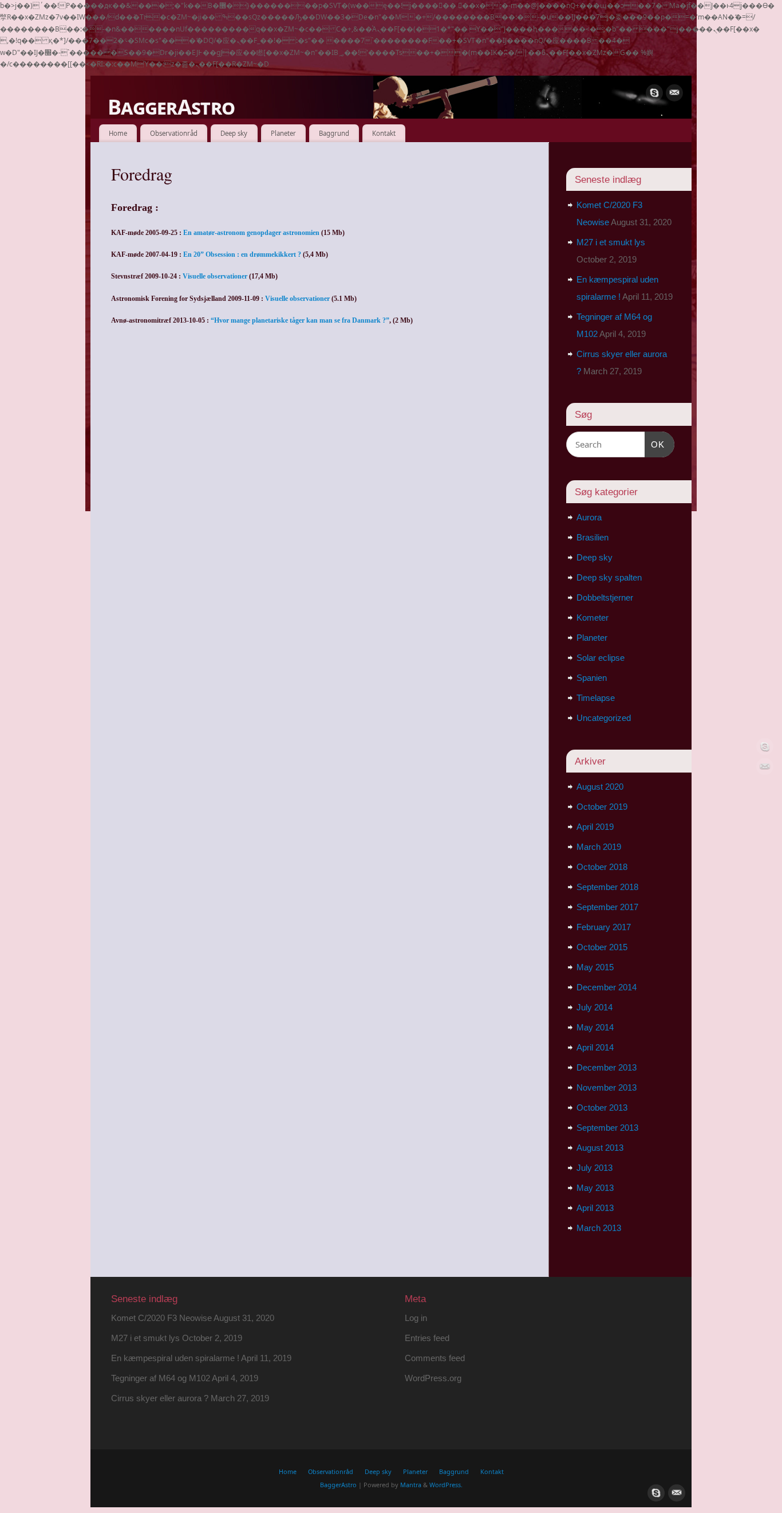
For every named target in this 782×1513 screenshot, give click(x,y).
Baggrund (334, 133)
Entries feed (427, 1338)
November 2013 (606, 1087)
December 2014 (606, 987)
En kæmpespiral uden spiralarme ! (175, 1358)
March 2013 (598, 1228)
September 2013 (607, 1127)
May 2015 (595, 967)
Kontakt (384, 133)
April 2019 (595, 827)
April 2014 (595, 1047)
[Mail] (674, 92)
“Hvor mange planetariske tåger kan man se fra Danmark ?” (300, 320)
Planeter (283, 133)
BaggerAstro (171, 107)
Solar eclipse (600, 658)
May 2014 (595, 1027)
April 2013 (595, 1208)
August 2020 (599, 786)
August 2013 (599, 1148)
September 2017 (607, 907)
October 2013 (601, 1107)
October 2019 (601, 807)
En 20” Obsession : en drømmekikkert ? (242, 254)
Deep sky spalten (609, 577)
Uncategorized (603, 718)
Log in (416, 1318)
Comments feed (435, 1358)
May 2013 (595, 1188)
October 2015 (601, 947)
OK (655, 444)
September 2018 (607, 887)
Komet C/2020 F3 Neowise (161, 1318)
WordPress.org (433, 1378)
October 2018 (601, 867)
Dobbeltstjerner (604, 597)
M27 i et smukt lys (610, 242)
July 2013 (594, 1168)
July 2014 (594, 1007)
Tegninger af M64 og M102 (160, 1378)
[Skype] (654, 92)
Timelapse (595, 698)
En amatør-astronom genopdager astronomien (251, 233)
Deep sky (233, 133)
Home (118, 133)
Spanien (591, 678)
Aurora (589, 517)
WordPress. (446, 1484)
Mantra (410, 1484)
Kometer (592, 617)
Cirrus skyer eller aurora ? (159, 1398)
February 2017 (603, 927)
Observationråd (174, 133)
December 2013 (606, 1067)
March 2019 (598, 847)
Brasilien (592, 537)
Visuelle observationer (215, 276)
